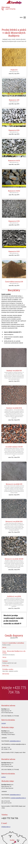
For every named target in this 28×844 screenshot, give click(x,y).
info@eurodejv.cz (5, 827)
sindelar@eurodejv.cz (15, 741)
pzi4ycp (3, 777)
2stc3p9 (3, 723)
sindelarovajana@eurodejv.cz (18, 798)
